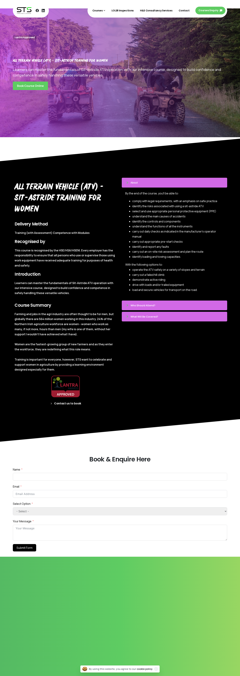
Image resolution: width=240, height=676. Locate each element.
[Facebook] (37, 10)
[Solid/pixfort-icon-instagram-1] (33, 635)
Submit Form (25, 548)
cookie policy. (145, 669)
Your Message (22, 521)
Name (16, 469)
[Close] (156, 669)
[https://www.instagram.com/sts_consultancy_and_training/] (17, 635)
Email (16, 486)
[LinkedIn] (43, 10)
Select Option (22, 504)
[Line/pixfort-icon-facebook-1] (25, 635)
